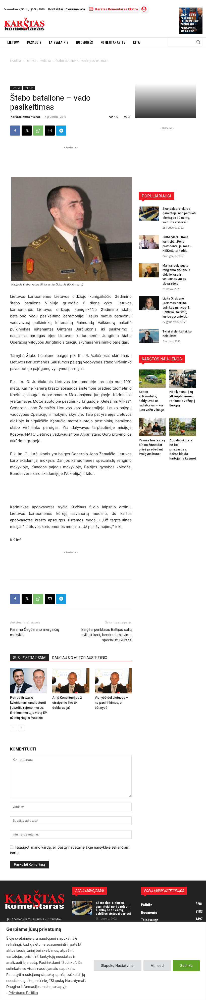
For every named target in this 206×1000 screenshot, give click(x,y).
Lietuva (16, 88)
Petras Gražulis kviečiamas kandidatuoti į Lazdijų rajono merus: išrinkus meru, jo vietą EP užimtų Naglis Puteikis (28, 708)
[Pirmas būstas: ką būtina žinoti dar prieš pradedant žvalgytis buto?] (152, 427)
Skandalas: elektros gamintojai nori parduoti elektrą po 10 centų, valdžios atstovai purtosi (113, 908)
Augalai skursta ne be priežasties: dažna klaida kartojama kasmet (182, 449)
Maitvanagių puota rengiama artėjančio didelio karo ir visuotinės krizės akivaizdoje (176, 274)
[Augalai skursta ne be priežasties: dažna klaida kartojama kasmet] (182, 427)
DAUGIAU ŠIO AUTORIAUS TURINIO (79, 658)
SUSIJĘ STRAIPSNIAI (29, 658)
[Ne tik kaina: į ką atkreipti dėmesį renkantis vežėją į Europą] (182, 378)
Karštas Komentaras (25, 116)
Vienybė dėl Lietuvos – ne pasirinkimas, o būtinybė (111, 703)
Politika (28, 88)
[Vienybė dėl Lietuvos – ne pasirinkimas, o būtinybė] (113, 680)
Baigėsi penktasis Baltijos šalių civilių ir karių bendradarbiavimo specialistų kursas (106, 634)
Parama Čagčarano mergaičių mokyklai (34, 632)
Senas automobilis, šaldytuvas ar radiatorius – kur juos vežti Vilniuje (151, 401)
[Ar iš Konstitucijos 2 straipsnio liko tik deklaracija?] (70, 680)
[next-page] (21, 728)
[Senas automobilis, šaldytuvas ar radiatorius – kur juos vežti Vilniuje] (152, 378)
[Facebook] (15, 131)
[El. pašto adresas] (50, 131)
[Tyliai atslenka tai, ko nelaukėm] (149, 336)
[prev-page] (13, 728)
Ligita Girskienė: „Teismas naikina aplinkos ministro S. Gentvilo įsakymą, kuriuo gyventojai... (176, 307)
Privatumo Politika (23, 992)
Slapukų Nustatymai (117, 965)
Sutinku (186, 965)
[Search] (198, 42)
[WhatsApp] (38, 131)
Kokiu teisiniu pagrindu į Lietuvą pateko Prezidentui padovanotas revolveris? (188, 23)
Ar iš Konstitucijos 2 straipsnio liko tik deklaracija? (67, 703)
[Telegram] (61, 131)
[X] (27, 131)
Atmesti (157, 965)
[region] (103, 961)
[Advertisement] (107, 24)
